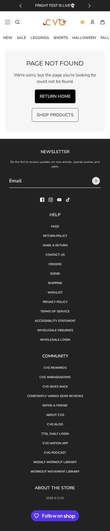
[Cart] (102, 22)
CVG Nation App (55, 443)
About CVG (55, 415)
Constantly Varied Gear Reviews (55, 396)
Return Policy (55, 236)
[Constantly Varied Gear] (55, 22)
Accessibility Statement (55, 321)
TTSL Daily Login (55, 434)
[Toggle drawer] (7, 22)
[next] (89, 5)
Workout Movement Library (55, 471)
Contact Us (55, 255)
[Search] (17, 22)
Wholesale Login (55, 340)
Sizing (55, 274)
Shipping (55, 283)
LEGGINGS (40, 37)
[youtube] (59, 199)
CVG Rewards (55, 368)
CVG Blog (55, 424)
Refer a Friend (55, 405)
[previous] (20, 5)
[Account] (92, 22)
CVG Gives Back (55, 387)
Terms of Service (55, 311)
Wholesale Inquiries (55, 330)
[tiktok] (67, 199)
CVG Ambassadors (55, 377)
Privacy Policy (55, 302)
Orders (55, 264)
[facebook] (42, 199)
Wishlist (55, 292)
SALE (21, 37)
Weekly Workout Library (55, 462)
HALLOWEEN (84, 37)
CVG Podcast (55, 453)
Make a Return (55, 245)
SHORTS (60, 37)
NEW (7, 37)
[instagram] (50, 199)
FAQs (55, 226)
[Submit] (96, 181)
